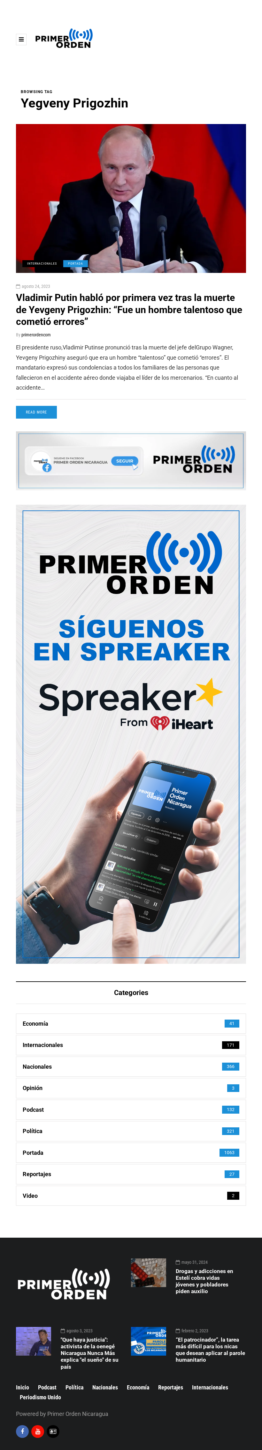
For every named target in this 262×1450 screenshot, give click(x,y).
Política (74, 1387)
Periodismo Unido (40, 1397)
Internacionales (42, 263)
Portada (75, 263)
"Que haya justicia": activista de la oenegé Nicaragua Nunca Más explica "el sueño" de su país (90, 1353)
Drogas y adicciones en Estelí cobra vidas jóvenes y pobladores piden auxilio (204, 1281)
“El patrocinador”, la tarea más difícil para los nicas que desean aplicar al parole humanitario (210, 1349)
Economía (138, 1387)
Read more (36, 412)
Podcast (47, 1387)
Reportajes (170, 1387)
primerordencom (36, 334)
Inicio (22, 1387)
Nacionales (105, 1387)
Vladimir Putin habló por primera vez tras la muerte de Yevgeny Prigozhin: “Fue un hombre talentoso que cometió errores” (129, 309)
